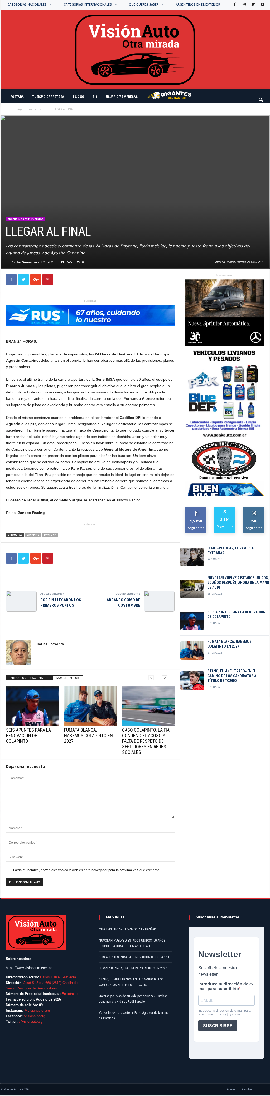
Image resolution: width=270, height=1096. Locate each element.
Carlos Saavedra (24, 262)
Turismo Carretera (48, 97)
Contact (248, 1089)
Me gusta (196, 509)
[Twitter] (253, 4)
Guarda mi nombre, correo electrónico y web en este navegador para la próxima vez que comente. (85, 870)
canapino (33, 534)
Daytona (50, 534)
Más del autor (67, 678)
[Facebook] (234, 4)
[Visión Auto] (135, 49)
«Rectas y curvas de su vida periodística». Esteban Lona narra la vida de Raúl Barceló (133, 998)
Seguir (254, 509)
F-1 (95, 97)
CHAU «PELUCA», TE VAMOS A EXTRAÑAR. (231, 550)
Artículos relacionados (29, 678)
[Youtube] (262, 4)
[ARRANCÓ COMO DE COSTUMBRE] (159, 601)
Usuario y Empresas (122, 97)
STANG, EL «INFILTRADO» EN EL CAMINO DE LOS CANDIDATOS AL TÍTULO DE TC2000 (233, 676)
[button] (261, 97)
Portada (17, 97)
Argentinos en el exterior (198, 4)
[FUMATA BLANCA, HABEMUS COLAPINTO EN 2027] (90, 706)
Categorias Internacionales (88, 4)
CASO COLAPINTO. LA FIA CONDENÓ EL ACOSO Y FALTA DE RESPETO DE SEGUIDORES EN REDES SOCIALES (146, 741)
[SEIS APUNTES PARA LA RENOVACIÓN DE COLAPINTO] (32, 706)
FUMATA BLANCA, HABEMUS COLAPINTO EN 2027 (88, 735)
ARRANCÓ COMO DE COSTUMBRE (123, 603)
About (231, 1089)
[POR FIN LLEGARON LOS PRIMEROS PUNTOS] (21, 601)
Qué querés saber (143, 4)
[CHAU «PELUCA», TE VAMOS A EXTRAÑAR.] (192, 557)
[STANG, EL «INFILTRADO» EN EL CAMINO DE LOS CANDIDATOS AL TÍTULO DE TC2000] (192, 680)
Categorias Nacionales (27, 4)
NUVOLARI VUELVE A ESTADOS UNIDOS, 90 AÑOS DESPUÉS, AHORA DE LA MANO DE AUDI (238, 582)
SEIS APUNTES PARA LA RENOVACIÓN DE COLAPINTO (28, 735)
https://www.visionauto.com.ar (29, 968)
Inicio (9, 109)
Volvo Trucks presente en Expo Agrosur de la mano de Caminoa (134, 1015)
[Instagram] (243, 4)
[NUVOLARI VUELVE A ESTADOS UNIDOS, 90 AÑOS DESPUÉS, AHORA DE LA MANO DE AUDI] (192, 589)
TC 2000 (78, 97)
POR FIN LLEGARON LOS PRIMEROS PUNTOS (60, 603)
